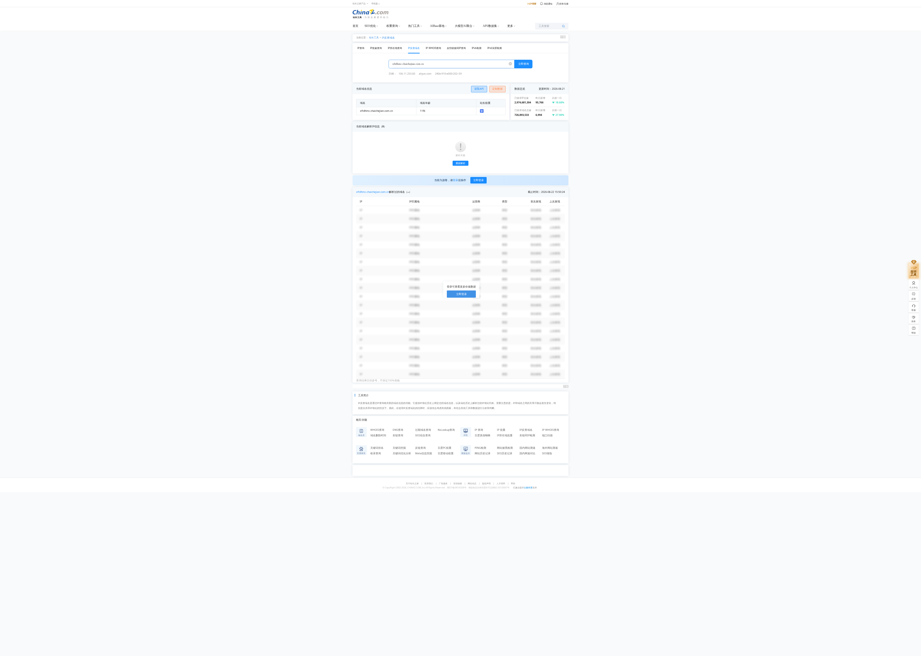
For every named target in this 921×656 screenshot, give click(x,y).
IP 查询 (479, 429)
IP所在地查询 (395, 48)
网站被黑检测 (505, 447)
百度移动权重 (446, 453)
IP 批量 (501, 429)
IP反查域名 (388, 37)
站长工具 (374, 37)
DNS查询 (398, 429)
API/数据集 (490, 26)
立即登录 (478, 180)
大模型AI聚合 (463, 26)
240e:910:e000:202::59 (448, 73)
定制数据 (497, 88)
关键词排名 (377, 447)
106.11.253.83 (407, 73)
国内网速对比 (527, 453)
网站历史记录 (482, 453)
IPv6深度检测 (494, 48)
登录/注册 (563, 3)
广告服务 (443, 483)
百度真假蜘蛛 (482, 435)
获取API (479, 88)
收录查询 (375, 453)
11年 (422, 110)
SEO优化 (370, 26)
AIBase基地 (437, 26)
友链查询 (398, 435)
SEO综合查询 (423, 435)
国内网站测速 (527, 447)
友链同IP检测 (527, 435)
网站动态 (472, 483)
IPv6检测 (476, 48)
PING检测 (480, 447)
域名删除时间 (378, 435)
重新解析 (460, 163)
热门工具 (414, 26)
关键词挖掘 (399, 447)
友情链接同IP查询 (456, 48)
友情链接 (457, 483)
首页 (355, 26)
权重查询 (392, 26)
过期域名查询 (423, 429)
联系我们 (429, 483)
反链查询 (420, 447)
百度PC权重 (444, 447)
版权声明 (486, 483)
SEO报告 (547, 453)
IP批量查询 (376, 48)
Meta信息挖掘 (423, 453)
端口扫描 (547, 435)
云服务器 (528, 487)
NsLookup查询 (446, 429)
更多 (510, 26)
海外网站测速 (550, 447)
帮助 (513, 483)
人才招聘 (500, 483)
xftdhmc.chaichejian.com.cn (372, 192)
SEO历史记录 (504, 453)
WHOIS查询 (377, 429)
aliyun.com (425, 73)
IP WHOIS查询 (433, 48)
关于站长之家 (412, 483)
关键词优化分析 (402, 453)
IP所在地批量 (505, 435)
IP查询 (360, 48)
